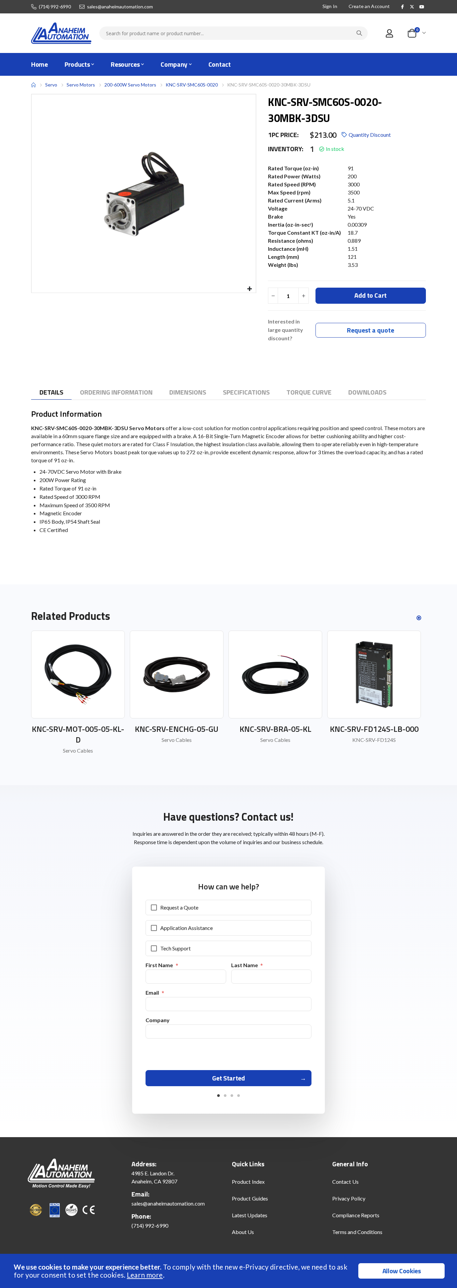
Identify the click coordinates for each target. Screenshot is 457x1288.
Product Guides (250, 1198)
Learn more (145, 1275)
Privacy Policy (348, 1198)
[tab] (51, 392)
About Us (243, 1232)
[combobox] (233, 33)
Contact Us (345, 1181)
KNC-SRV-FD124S (374, 740)
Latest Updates (249, 1215)
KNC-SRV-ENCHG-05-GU (176, 729)
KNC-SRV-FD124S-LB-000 (374, 729)
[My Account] (389, 33)
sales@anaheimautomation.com (120, 6)
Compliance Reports (355, 1215)
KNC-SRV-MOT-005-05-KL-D (78, 734)
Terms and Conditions (357, 1232)
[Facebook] (402, 6)
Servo (51, 84)
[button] (250, 289)
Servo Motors (81, 84)
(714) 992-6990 (55, 6)
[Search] (359, 33)
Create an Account (369, 6)
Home (33, 85)
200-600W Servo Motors (130, 84)
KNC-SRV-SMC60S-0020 (192, 84)
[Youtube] (421, 6)
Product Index (248, 1181)
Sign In (330, 6)
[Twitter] (412, 6)
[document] (229, 1271)
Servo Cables (78, 750)
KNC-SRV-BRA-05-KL (275, 729)
